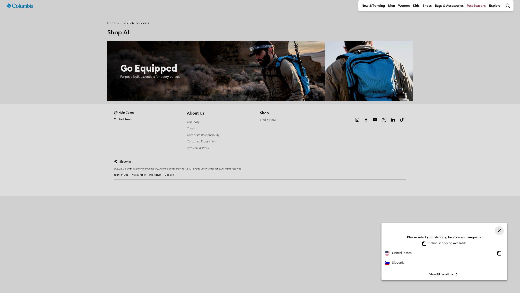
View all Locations (441, 274)
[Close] (499, 230)
